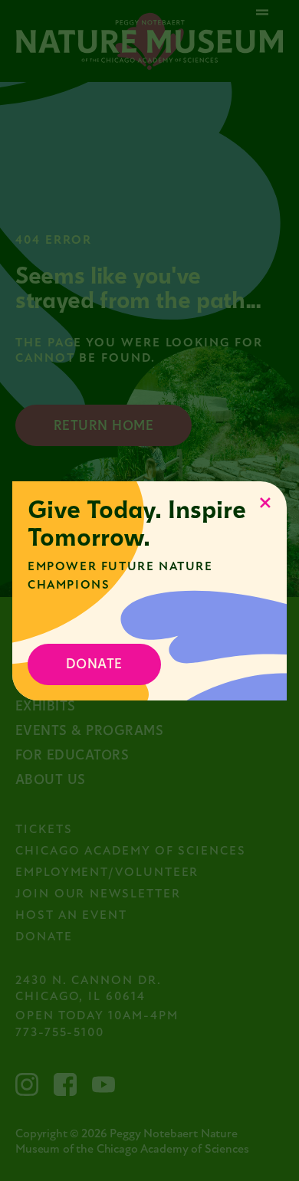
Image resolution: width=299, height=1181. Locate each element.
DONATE (94, 664)
